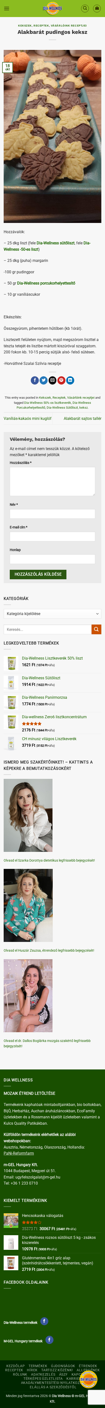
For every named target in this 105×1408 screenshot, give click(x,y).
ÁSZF (63, 1374)
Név (14, 505)
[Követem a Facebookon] (44, 1321)
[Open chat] (88, 1379)
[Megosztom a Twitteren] (44, 380)
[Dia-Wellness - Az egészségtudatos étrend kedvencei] (52, 8)
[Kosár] (97, 8)
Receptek (41, 25)
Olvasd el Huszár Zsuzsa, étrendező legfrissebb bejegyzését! (49, 950)
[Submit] (96, 629)
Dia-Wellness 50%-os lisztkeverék (47, 403)
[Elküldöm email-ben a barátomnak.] (53, 380)
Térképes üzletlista (43, 1379)
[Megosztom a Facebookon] (35, 380)
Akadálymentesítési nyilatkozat (52, 1383)
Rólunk (20, 1374)
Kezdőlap (15, 1366)
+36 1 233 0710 (24, 1183)
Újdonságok (63, 1366)
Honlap (15, 550)
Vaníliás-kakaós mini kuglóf (28, 418)
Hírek (32, 1370)
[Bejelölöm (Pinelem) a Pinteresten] (61, 380)
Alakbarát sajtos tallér (82, 418)
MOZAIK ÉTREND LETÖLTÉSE (29, 1093)
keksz (83, 407)
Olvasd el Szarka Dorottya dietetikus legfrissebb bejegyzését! (49, 860)
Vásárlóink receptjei (69, 25)
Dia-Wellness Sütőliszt (62, 407)
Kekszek (25, 25)
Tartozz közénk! (57, 1370)
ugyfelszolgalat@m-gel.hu (37, 1177)
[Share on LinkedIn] (70, 380)
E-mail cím (18, 527)
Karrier (74, 1379)
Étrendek (88, 1366)
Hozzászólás (21, 463)
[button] (7, 8)
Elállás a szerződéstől (53, 1387)
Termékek (38, 1366)
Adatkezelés (43, 1374)
